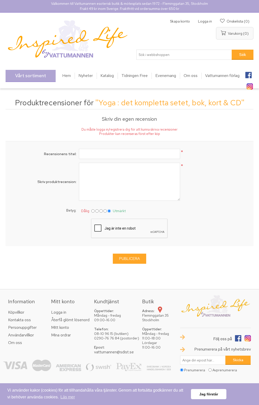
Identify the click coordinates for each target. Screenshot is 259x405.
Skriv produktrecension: (56, 181)
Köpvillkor (16, 312)
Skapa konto (180, 21)
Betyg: (71, 210)
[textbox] (184, 55)
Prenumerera (194, 370)
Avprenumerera (224, 370)
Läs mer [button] (67, 397)
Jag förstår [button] (208, 394)
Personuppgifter (22, 327)
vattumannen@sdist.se (114, 352)
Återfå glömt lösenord (70, 319)
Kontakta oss (19, 319)
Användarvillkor (21, 335)
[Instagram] (249, 84)
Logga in (205, 21)
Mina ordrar (61, 335)
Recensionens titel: (60, 154)
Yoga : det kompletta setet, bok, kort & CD (169, 102)
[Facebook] (248, 73)
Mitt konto (60, 327)
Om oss (15, 342)
